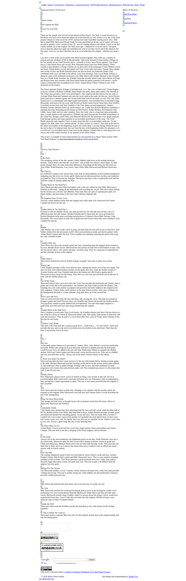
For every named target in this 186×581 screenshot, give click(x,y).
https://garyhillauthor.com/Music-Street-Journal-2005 (79, 139)
